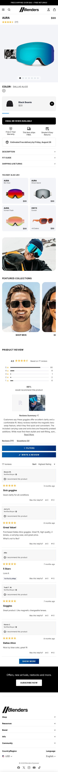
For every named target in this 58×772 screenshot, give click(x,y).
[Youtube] (34, 767)
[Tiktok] (39, 767)
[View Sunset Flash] (15, 221)
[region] (29, 403)
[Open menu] (3, 9)
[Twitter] (23, 767)
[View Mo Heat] (15, 193)
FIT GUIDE (6, 158)
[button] (29, 22)
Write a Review (35, 455)
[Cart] (54, 9)
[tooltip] (38, 416)
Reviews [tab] (8, 441)
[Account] (48, 9)
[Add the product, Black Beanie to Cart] (52, 104)
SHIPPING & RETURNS (12, 164)
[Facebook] (18, 767)
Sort (34, 464)
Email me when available (18, 121)
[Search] (9, 9)
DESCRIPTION (8, 151)
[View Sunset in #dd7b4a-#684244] (42, 221)
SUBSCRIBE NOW (28, 683)
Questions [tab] (23, 441)
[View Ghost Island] (42, 193)
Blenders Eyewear (32, 763)
